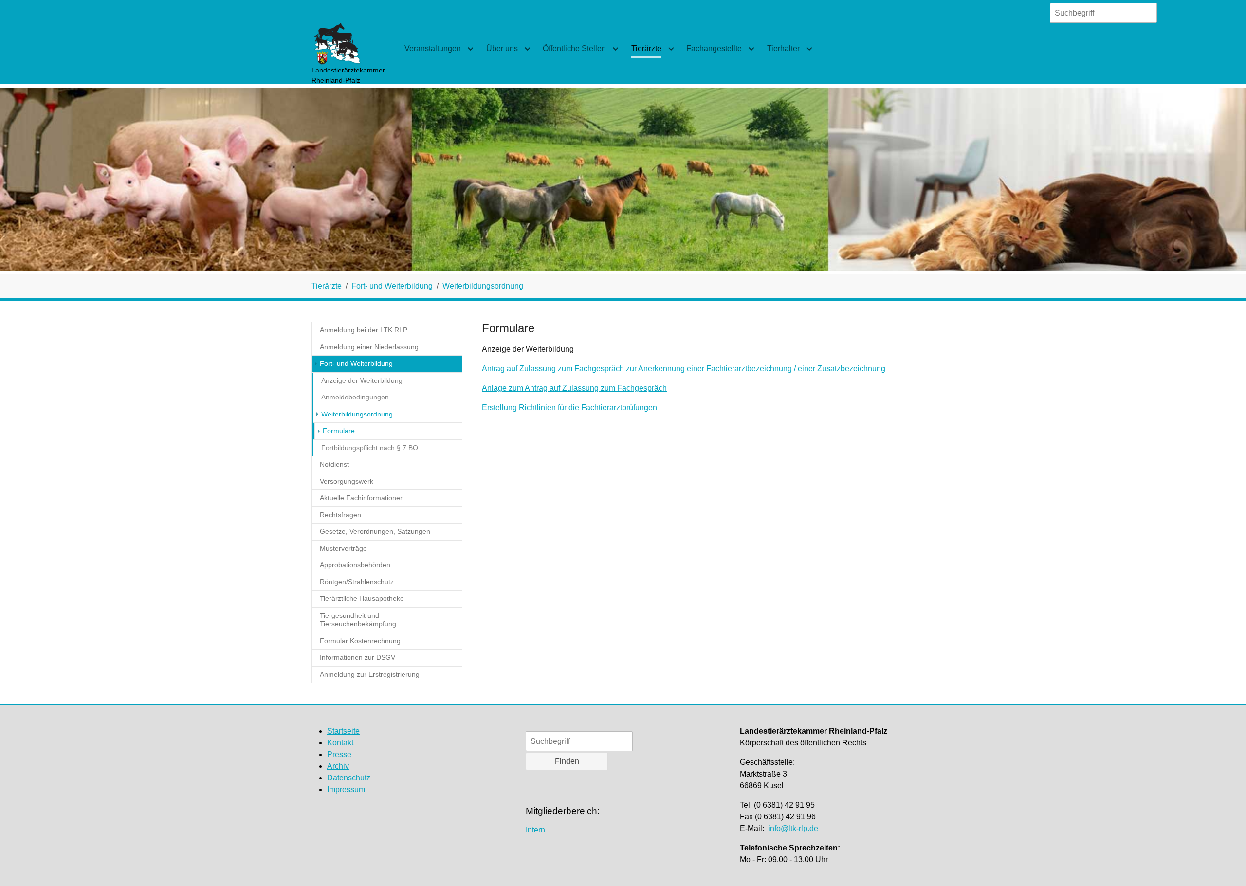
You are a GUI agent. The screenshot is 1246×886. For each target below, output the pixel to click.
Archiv (338, 766)
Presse (339, 754)
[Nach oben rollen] (1224, 864)
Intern (535, 830)
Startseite (343, 731)
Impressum (346, 789)
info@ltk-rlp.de (793, 828)
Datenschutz (348, 778)
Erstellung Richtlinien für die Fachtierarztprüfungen (569, 407)
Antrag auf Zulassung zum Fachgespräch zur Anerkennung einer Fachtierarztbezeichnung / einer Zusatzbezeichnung (683, 368)
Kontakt (340, 743)
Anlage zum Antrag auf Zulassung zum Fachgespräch (574, 388)
